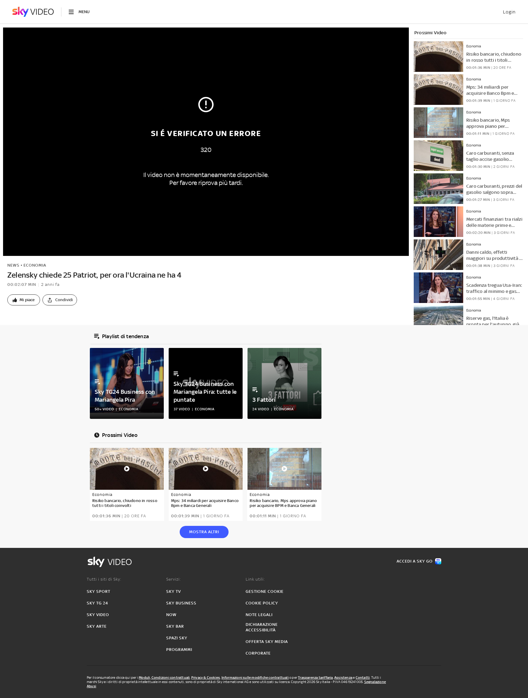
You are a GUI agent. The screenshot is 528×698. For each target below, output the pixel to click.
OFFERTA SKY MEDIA (267, 641)
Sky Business (181, 603)
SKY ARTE (97, 626)
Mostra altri (204, 532)
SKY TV (173, 591)
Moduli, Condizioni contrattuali (164, 677)
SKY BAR (175, 626)
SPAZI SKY (176, 638)
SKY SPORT (98, 591)
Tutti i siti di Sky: (104, 579)
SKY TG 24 (97, 603)
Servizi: (173, 579)
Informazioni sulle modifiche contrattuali (255, 677)
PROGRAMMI (179, 649)
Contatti (363, 677)
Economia (35, 265)
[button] (23, 299)
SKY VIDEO (98, 614)
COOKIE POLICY (262, 603)
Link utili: (255, 579)
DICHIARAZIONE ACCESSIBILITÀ (262, 627)
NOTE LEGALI (259, 614)
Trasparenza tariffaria (315, 677)
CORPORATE (258, 653)
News (13, 265)
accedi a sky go (415, 561)
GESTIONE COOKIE (265, 591)
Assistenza (343, 677)
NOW (171, 614)
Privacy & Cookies (205, 677)
